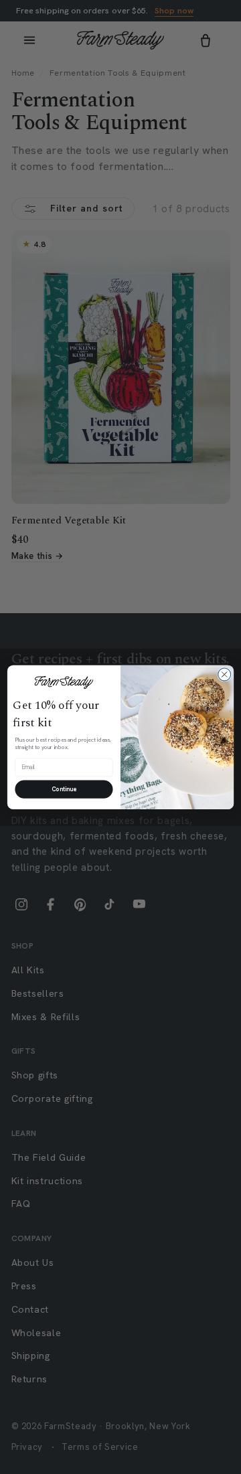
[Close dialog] (224, 674)
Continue (64, 789)
